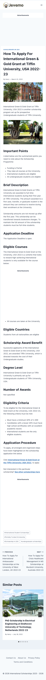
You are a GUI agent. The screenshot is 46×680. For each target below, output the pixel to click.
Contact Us (11, 658)
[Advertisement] (23, 31)
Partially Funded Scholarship (14, 537)
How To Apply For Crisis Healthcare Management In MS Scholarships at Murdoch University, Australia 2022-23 (34, 561)
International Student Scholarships (16, 532)
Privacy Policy (34, 658)
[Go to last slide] (6, 614)
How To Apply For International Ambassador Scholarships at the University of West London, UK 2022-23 (12, 561)
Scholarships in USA (11, 49)
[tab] (18, 641)
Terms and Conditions (23, 662)
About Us (22, 658)
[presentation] (23, 603)
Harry (7, 79)
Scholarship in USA (11, 541)
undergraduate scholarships (31, 541)
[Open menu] (41, 5)
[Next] (40, 614)
